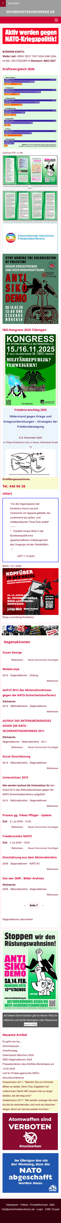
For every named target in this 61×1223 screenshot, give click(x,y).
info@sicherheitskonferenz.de (18, 1209)
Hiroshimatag (10, 1050)
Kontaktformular (39, 1204)
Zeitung (34, 675)
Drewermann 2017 (13, 1100)
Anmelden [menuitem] (13, 3)
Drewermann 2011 (13, 1082)
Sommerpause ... (12, 1046)
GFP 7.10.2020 (26, 556)
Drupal (55, 1209)
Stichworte (9, 701)
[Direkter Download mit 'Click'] (30, 189)
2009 (5, 863)
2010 (5, 762)
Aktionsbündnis (19, 706)
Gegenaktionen (18, 675)
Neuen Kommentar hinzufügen (43, 659)
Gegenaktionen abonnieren (18, 919)
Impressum (12, 1204)
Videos (24, 1204)
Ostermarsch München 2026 (18, 1055)
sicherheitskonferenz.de (30, 11)
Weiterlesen (17, 660)
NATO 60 (35, 863)
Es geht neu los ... (12, 1041)
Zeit (5, 821)
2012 (5, 675)
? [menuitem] (3, 3)
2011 (44, 741)
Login (40, 1209)
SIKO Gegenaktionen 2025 (17, 1059)
